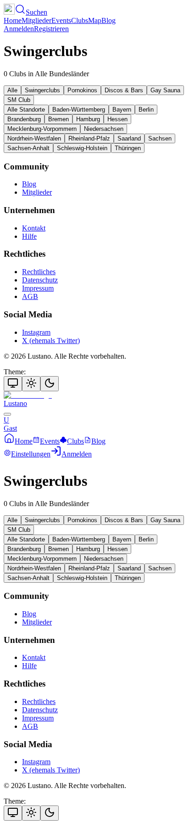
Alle (12, 90)
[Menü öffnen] (7, 414)
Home (13, 20)
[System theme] (13, 383)
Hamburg (88, 119)
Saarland (129, 138)
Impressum (38, 288)
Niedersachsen (103, 128)
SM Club (18, 99)
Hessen (117, 119)
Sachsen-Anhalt (28, 148)
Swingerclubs (42, 90)
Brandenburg (24, 119)
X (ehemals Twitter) (51, 340)
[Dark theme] (49, 383)
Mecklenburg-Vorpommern (42, 128)
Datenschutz (40, 280)
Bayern (121, 109)
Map (94, 20)
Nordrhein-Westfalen (34, 138)
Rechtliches (39, 272)
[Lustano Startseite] (9, 12)
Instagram (36, 332)
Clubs (79, 20)
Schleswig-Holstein (82, 148)
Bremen (58, 119)
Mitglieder (36, 20)
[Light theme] (31, 383)
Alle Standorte (26, 109)
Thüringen (128, 148)
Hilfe (29, 236)
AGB (30, 296)
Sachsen (160, 138)
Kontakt (33, 228)
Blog (108, 20)
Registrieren (51, 29)
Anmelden (19, 29)
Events (61, 20)
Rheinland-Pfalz (89, 138)
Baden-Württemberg (78, 109)
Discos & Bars (124, 90)
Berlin (146, 109)
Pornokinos (82, 90)
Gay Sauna (165, 90)
